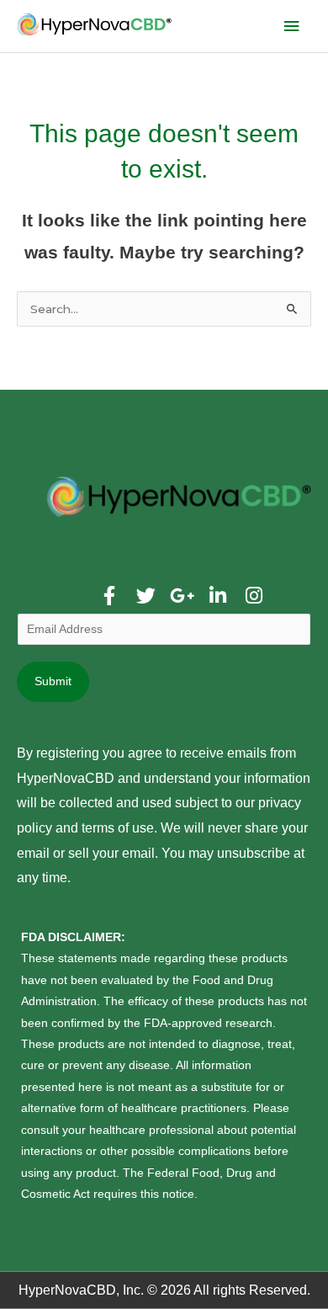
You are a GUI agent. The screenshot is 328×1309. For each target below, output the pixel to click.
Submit (52, 681)
